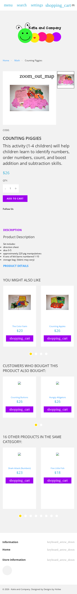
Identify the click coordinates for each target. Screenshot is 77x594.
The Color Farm (19, 326)
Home (6, 549)
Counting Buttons (19, 397)
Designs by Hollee (52, 589)
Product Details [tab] (15, 266)
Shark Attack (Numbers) (19, 468)
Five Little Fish (57, 468)
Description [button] (12, 230)
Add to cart (15, 198)
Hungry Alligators (57, 397)
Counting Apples (57, 326)
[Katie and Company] (38, 32)
